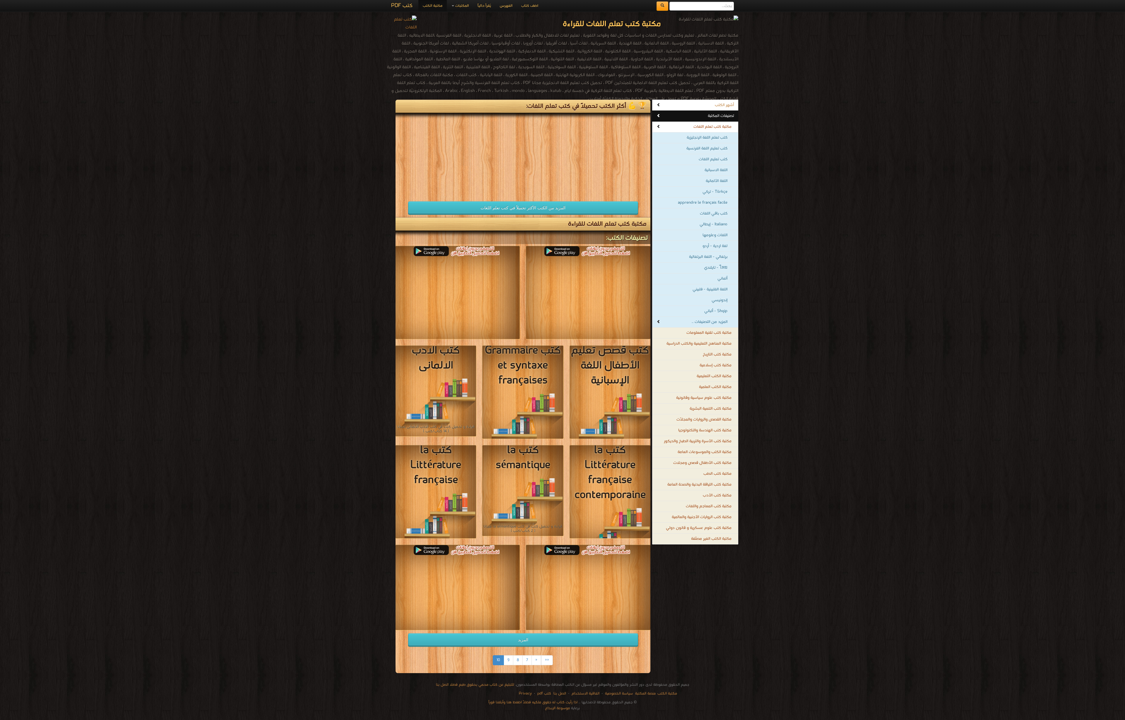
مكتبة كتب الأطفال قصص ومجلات (702, 463)
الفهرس (506, 5)
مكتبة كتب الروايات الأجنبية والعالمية (702, 517)
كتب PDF (401, 6)
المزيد (523, 639)
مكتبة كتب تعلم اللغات (712, 126)
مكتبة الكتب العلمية (715, 387)
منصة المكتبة (645, 693)
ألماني (722, 278)
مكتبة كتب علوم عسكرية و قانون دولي (699, 528)
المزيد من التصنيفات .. (709, 322)
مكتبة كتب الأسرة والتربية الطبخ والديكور (698, 441)
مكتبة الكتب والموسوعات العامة (705, 452)
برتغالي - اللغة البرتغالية (708, 257)
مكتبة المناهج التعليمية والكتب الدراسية (699, 343)
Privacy (525, 693)
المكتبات (461, 5)
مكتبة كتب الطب (717, 473)
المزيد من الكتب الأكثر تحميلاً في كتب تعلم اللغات (522, 207)
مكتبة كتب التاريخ (717, 354)
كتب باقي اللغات (713, 213)
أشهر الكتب (724, 105)
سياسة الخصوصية (619, 693)
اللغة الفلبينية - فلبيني (710, 289)
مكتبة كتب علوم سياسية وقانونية (704, 397)
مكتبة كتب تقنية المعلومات (709, 332)
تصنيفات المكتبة (721, 116)
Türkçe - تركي (715, 191)
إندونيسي (719, 300)
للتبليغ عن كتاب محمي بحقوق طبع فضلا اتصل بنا (475, 684)
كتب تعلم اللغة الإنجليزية (707, 137)
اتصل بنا (559, 693)
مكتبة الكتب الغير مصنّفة (711, 538)
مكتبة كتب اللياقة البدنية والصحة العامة (699, 484)
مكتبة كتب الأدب (717, 495)
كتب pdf (544, 693)
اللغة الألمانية (716, 181)
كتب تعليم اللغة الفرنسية (706, 148)
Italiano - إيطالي (713, 224)
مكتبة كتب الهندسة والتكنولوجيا (705, 430)
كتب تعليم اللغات (713, 159)
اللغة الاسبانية (716, 170)
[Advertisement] (457, 154)
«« (547, 660)
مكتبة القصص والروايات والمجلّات (704, 419)
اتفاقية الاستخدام (584, 693)
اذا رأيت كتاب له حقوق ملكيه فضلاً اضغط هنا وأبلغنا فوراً (532, 702)
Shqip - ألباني (715, 311)
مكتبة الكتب (432, 5)
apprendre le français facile (702, 202)
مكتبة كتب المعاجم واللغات (709, 506)
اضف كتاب (529, 5)
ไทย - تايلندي (715, 267)
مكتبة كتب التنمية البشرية (711, 408)
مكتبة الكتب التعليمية (714, 376)
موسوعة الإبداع (557, 708)
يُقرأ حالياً (484, 5)
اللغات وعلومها (715, 235)
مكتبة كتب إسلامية (716, 365)
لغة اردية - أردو (715, 246)
